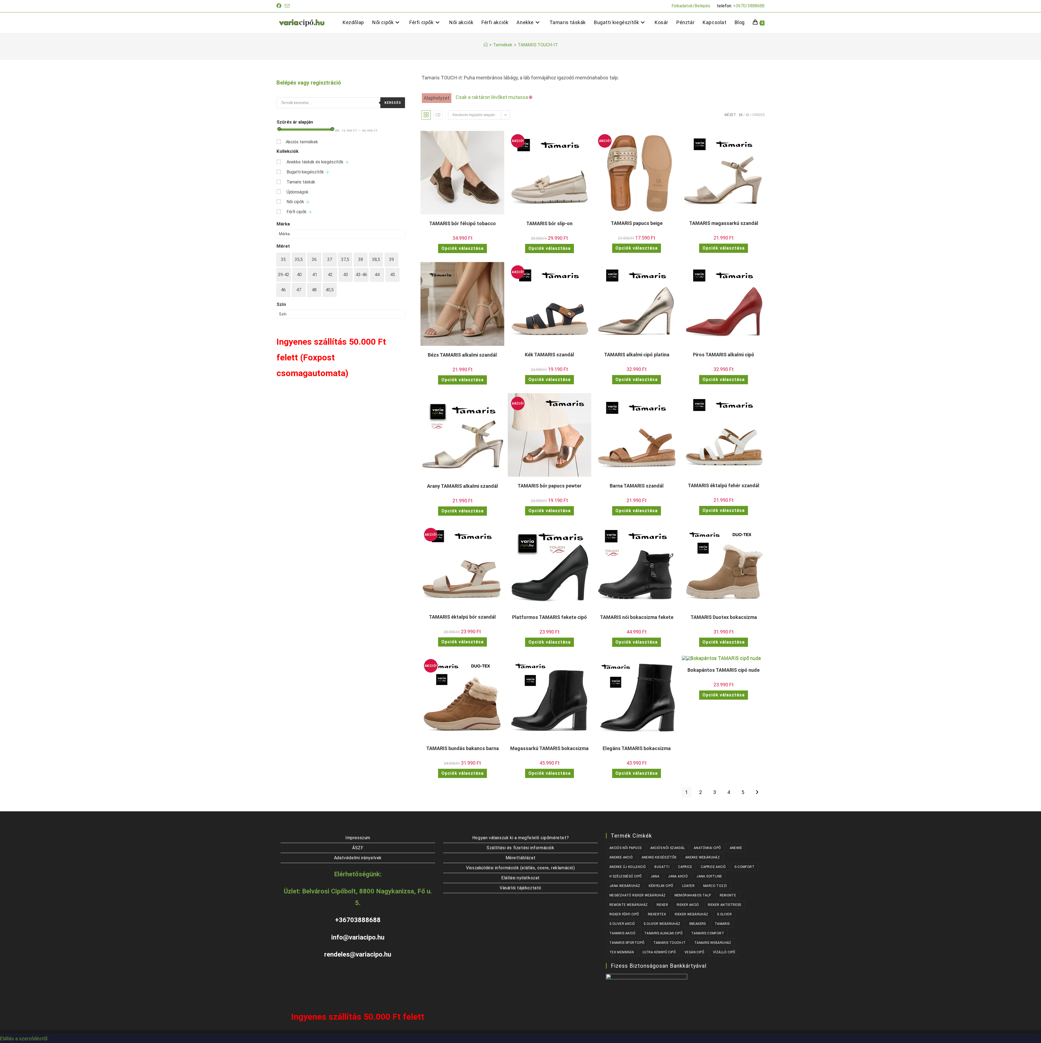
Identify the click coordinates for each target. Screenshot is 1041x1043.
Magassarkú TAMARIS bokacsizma (549, 748)
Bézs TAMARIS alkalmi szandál (462, 355)
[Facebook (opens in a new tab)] (280, 6)
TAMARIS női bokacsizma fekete (636, 617)
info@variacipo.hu (357, 937)
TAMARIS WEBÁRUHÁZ (712, 943)
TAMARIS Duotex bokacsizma (723, 617)
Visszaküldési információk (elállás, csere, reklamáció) (520, 867)
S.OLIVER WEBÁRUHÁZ (662, 924)
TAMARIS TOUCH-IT (538, 44)
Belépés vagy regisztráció (309, 82)
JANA (655, 876)
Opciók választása (462, 248)
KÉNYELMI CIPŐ (661, 886)
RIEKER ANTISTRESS (724, 905)
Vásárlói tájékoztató (520, 887)
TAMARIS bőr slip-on (549, 223)
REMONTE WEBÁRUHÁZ (628, 905)
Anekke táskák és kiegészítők (315, 161)
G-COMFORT (744, 867)
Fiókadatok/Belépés (690, 5)
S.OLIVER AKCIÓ (622, 924)
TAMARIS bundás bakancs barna (462, 748)
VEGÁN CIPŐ (694, 952)
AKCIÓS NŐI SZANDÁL (667, 848)
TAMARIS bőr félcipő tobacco (462, 223)
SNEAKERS (697, 924)
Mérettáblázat (521, 857)
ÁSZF (357, 847)
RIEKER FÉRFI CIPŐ (624, 914)
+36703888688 (358, 920)
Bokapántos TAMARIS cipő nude (723, 670)
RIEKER (662, 905)
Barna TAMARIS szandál (637, 486)
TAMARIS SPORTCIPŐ (627, 943)
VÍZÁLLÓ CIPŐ (724, 952)
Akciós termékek (302, 141)
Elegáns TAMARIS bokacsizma (637, 748)
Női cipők (295, 201)
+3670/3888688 (748, 5)
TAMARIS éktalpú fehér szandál (723, 485)
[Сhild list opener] (347, 162)
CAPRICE (685, 867)
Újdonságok (298, 192)
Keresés (392, 103)
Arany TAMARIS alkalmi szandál (462, 486)
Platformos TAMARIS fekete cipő (549, 617)
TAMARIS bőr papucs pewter (549, 486)
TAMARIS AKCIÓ (622, 933)
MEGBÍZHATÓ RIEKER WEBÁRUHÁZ (637, 895)
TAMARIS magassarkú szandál (723, 223)
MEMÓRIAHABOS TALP (692, 895)
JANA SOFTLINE (709, 876)
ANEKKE (736, 848)
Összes (758, 115)
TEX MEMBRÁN (621, 952)
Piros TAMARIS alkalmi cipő (723, 354)
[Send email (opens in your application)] (287, 6)
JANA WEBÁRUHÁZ (624, 886)
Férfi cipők (297, 211)
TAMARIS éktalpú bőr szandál (462, 617)
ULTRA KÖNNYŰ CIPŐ (659, 952)
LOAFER (688, 886)
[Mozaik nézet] (426, 115)
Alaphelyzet (436, 98)
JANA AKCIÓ (678, 876)
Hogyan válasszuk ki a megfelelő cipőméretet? (520, 837)
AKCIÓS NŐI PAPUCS (625, 848)
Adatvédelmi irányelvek (358, 857)
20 (741, 115)
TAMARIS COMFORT (707, 933)
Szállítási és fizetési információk (520, 847)
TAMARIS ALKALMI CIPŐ (663, 933)
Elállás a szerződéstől (23, 1038)
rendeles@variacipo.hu (357, 954)
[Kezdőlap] (485, 44)
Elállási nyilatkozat (520, 877)
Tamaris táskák (301, 182)
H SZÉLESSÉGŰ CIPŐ (625, 876)
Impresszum (357, 837)
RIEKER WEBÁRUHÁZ (691, 914)
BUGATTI (661, 867)
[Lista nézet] (438, 115)
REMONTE (728, 895)
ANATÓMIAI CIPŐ (707, 848)
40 (747, 115)
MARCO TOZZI (715, 886)
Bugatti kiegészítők (305, 172)
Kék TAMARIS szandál (549, 354)
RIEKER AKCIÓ (688, 905)
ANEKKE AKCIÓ (621, 857)
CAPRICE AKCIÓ (713, 867)
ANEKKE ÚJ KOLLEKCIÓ (627, 867)
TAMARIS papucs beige (637, 223)
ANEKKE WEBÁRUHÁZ (702, 857)
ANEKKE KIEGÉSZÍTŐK (659, 857)
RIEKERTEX (657, 914)
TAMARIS (722, 924)
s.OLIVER (724, 914)
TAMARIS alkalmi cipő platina (636, 354)
